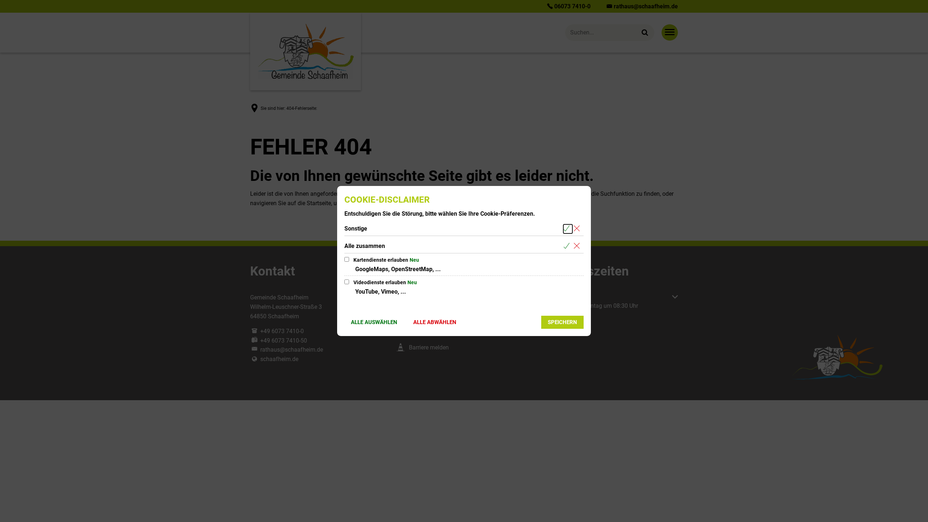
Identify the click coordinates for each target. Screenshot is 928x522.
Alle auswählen (374, 322)
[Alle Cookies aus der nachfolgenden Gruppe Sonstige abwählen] (578, 228)
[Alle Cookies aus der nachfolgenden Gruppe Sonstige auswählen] (567, 228)
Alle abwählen (434, 322)
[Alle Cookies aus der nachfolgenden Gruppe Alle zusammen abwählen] (578, 246)
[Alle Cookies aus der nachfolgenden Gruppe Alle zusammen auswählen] (567, 246)
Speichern (562, 322)
